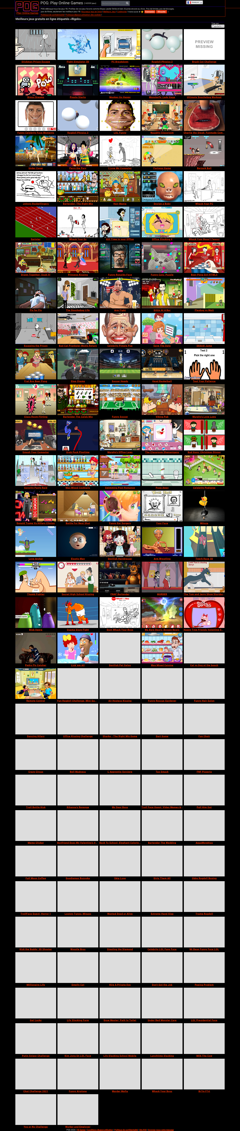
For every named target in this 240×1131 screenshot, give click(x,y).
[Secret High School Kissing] (77, 577)
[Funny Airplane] (77, 1074)
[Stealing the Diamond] (120, 932)
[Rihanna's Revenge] (77, 790)
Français (195, 2)
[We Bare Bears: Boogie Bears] (162, 612)
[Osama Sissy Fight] (77, 612)
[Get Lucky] (35, 1003)
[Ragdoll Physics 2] (162, 44)
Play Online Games (27, 13)
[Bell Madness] (77, 754)
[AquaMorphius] (204, 825)
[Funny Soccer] (120, 399)
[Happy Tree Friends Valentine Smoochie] (204, 612)
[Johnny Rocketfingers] (35, 186)
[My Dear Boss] (120, 790)
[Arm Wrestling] (162, 541)
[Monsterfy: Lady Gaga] (162, 80)
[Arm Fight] (120, 293)
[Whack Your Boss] (162, 1074)
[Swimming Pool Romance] (120, 470)
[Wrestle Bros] (77, 932)
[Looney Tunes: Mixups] (77, 896)
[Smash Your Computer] (35, 435)
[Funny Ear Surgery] (120, 506)
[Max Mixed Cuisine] (162, 648)
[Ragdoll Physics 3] (77, 115)
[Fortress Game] (162, 151)
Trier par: (215, 23)
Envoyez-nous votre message (161, 1130)
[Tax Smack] (162, 754)
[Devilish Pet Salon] (120, 648)
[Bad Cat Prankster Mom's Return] (77, 328)
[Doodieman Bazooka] (77, 861)
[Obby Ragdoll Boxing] (204, 861)
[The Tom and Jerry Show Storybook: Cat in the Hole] (204, 577)
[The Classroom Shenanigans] (162, 435)
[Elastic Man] (77, 541)
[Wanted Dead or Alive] (120, 896)
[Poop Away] (162, 470)
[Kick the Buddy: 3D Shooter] (35, 932)
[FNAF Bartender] (120, 577)
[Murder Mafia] (120, 1074)
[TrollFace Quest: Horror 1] (35, 896)
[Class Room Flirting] (35, 399)
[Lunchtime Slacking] (162, 1038)
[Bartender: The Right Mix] (77, 186)
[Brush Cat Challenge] (204, 44)
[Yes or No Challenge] (35, 1109)
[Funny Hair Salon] (204, 683)
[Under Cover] (35, 151)
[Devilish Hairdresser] (120, 541)
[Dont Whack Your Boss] (120, 612)
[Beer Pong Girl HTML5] (204, 257)
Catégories (122, 11)
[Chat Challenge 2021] (35, 1074)
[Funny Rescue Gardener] (162, 683)
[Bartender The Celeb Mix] (77, 399)
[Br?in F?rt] (204, 1074)
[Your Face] (162, 506)
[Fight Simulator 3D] (77, 44)
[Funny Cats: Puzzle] (162, 257)
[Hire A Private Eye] (120, 967)
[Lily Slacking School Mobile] (120, 1038)
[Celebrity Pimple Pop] (120, 328)
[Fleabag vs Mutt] (204, 293)
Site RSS (143, 1130)
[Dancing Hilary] (35, 719)
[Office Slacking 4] (162, 222)
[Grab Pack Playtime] (77, 435)
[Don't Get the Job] (162, 967)
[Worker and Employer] (77, 1109)
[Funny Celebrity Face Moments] (35, 115)
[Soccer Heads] (120, 364)
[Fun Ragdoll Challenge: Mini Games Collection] (77, 683)
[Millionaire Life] (35, 967)
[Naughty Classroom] (162, 115)
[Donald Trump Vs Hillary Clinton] (35, 506)
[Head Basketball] (162, 364)
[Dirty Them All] (162, 861)
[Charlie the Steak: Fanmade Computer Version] (204, 115)
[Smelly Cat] (77, 967)
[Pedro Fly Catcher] (35, 648)
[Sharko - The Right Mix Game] (120, 719)
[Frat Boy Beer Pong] (35, 364)
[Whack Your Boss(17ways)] (204, 222)
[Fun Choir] (204, 719)
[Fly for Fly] (35, 293)
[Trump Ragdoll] (204, 896)
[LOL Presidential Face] (204, 1003)
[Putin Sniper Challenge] (35, 1038)
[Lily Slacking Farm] (77, 1003)
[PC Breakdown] (120, 44)
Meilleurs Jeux (109, 11)
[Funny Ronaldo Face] (120, 257)
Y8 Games (81, 1130)
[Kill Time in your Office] (120, 222)
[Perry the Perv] (77, 151)
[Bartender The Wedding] (162, 825)
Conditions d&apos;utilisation (100, 1130)
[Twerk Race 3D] (204, 541)
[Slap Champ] (77, 364)
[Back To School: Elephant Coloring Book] (120, 825)
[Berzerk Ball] (204, 151)
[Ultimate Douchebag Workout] (204, 80)
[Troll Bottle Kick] (35, 790)
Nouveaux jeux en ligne (91, 11)
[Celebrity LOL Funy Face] (162, 932)
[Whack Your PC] (204, 186)
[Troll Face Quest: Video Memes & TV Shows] (162, 790)
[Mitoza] (204, 506)
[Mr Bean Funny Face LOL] (204, 932)
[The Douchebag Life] (77, 293)
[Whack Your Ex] (77, 222)
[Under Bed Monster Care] (162, 1003)
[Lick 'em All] (77, 648)
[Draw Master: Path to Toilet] (120, 1003)
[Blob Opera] (35, 612)
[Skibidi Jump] (204, 328)
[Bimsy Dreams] (35, 80)
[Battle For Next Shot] (77, 506)
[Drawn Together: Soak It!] (35, 257)
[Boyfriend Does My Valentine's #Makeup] (77, 825)
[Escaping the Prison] (35, 328)
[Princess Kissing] (77, 257)
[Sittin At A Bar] (162, 293)
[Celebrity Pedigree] (204, 470)
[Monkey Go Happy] (120, 80)
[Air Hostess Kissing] (120, 683)
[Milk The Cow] (204, 1038)
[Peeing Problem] (204, 967)
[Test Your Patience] (204, 364)
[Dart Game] (162, 719)
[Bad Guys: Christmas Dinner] (204, 435)
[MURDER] (162, 577)
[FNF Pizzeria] (204, 754)
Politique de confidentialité (52, 15)
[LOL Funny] (120, 115)
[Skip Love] (120, 861)
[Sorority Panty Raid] (35, 470)
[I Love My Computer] (120, 151)
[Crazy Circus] (35, 754)
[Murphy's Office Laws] (120, 435)
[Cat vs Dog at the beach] (204, 648)
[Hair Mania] (120, 186)
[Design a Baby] (162, 186)
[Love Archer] (35, 541)
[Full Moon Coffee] (35, 861)
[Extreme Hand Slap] (162, 896)
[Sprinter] (35, 222)
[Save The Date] (162, 328)
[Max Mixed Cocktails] (77, 470)
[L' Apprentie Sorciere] (120, 754)
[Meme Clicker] (35, 825)
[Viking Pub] (162, 399)
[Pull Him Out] (204, 790)
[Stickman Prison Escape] (35, 44)
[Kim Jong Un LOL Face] (77, 1038)
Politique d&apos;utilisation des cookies (83, 15)
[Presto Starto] (77, 80)
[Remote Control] (35, 683)
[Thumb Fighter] (35, 577)
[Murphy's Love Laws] (204, 399)
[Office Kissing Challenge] (77, 719)
